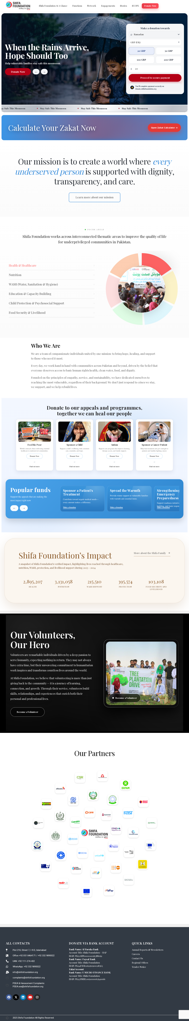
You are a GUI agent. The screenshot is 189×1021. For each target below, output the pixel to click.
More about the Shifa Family (150, 553)
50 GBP (169, 50)
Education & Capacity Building (51, 294)
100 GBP (141, 59)
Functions (77, 5)
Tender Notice (139, 966)
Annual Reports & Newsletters (147, 949)
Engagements (108, 5)
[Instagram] (37, 997)
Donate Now (150, 5)
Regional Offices (140, 962)
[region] (119, 499)
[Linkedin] (23, 997)
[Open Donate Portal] (156, 499)
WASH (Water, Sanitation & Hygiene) (51, 284)
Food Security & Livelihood (51, 313)
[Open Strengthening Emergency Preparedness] (109, 499)
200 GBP (168, 59)
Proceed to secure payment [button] (155, 77)
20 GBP (141, 50)
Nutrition (51, 275)
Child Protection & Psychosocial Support (51, 303)
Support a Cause (18, 71)
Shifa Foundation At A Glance (53, 5)
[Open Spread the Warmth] (62, 499)
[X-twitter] (16, 997)
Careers (136, 954)
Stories (123, 5)
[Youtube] (30, 997)
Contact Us (137, 958)
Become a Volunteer (27, 711)
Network (91, 5)
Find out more (35, 466)
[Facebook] (9, 997)
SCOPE (135, 5)
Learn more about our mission (95, 197)
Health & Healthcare (51, 265)
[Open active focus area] (141, 289)
